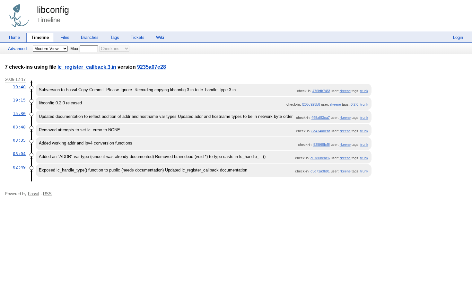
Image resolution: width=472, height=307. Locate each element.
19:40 (19, 86)
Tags (114, 37)
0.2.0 (354, 104)
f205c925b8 (311, 104)
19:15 (19, 100)
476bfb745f (321, 91)
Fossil (33, 193)
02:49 (19, 167)
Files (64, 37)
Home (14, 37)
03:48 (19, 127)
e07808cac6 (320, 158)
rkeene (345, 91)
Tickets (137, 37)
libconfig (53, 10)
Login (458, 37)
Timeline (40, 37)
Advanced (17, 48)
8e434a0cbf (320, 131)
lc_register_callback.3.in (86, 67)
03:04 (19, 153)
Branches (90, 37)
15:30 (19, 113)
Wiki (160, 37)
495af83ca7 (320, 117)
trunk (364, 91)
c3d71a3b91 (320, 171)
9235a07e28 (151, 67)
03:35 (19, 140)
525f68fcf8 (321, 144)
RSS (47, 193)
